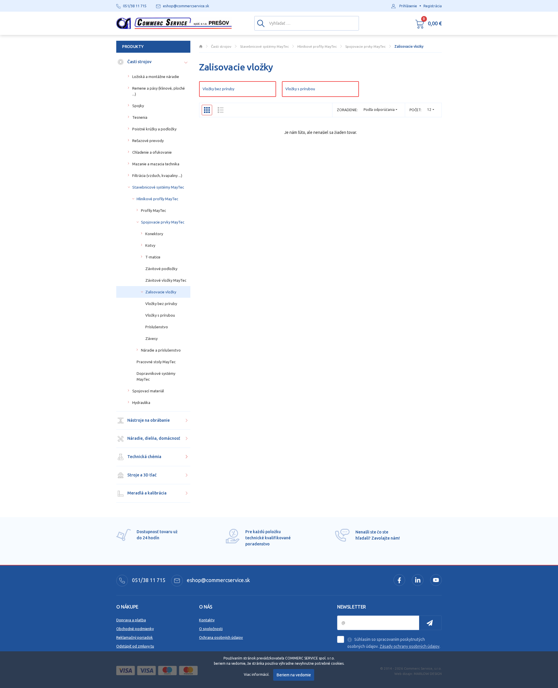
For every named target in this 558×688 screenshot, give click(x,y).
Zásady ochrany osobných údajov (409, 646)
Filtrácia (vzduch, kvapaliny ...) (157, 175)
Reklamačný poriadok (134, 637)
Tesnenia (139, 117)
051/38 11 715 (148, 580)
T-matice (152, 257)
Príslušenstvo (156, 327)
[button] (428, 23)
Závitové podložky (161, 269)
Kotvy (150, 245)
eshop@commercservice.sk (218, 580)
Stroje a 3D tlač (141, 475)
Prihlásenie (408, 6)
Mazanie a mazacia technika (155, 164)
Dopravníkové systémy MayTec (156, 376)
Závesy (151, 338)
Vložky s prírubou (300, 89)
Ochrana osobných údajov (221, 637)
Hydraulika (141, 402)
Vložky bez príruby (218, 89)
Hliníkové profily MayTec (157, 199)
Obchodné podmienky (135, 629)
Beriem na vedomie (294, 675)
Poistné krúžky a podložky (154, 129)
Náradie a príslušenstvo (161, 350)
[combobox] (430, 110)
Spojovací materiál (148, 391)
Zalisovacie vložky (160, 292)
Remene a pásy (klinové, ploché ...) (158, 91)
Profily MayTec (153, 210)
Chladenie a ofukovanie (152, 152)
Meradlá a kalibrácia (146, 493)
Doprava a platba (131, 620)
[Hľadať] (260, 23)
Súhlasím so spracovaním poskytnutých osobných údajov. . (393, 643)
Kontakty (206, 620)
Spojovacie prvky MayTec (162, 222)
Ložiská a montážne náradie (155, 77)
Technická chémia (143, 456)
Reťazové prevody (148, 141)
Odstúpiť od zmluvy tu (135, 646)
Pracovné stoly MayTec (156, 362)
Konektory (154, 234)
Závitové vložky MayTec (165, 280)
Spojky (138, 106)
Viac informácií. (256, 674)
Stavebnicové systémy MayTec (158, 187)
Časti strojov (138, 61)
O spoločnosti (211, 629)
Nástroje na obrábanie (148, 420)
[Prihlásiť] (430, 623)
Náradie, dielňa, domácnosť (153, 438)
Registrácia (432, 6)
